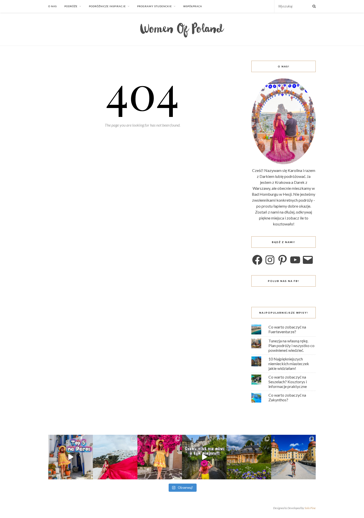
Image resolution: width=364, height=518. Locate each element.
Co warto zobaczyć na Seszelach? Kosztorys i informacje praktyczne (287, 382)
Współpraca (192, 6)
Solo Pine (310, 508)
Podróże (71, 6)
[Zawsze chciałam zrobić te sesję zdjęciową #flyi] (115, 457)
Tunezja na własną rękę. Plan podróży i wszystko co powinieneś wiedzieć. (291, 345)
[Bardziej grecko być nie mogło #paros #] (159, 457)
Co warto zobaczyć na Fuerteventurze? (287, 329)
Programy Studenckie (154, 6)
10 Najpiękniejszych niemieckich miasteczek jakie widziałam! (288, 363)
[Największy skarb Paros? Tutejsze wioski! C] (70, 457)
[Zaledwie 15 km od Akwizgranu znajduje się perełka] (204, 457)
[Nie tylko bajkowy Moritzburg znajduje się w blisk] (249, 457)
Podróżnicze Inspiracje (107, 6)
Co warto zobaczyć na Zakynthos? (287, 397)
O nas (52, 6)
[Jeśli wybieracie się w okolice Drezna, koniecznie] (293, 457)
